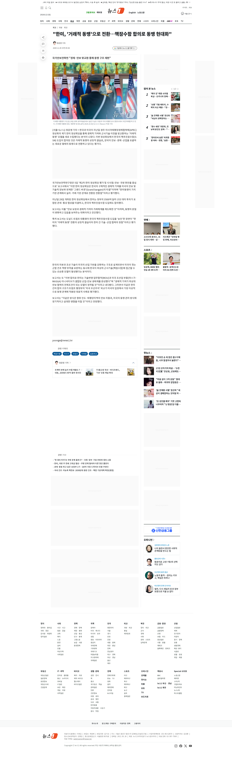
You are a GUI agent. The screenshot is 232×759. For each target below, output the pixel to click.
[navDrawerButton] (42, 8)
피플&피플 (94, 654)
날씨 (58, 646)
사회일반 (60, 654)
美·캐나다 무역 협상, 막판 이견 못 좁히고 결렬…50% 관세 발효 (159, 2)
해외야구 (127, 678)
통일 (125, 631)
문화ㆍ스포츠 (145, 640)
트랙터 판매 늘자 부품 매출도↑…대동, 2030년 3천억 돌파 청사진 (68, 371)
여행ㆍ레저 (95, 696)
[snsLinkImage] (175, 746)
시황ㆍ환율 (161, 643)
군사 (142, 631)
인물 (58, 648)
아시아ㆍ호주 (95, 634)
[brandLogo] (116, 10)
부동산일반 (44, 675)
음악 (108, 684)
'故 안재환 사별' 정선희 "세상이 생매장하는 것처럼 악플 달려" (160, 118)
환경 (58, 643)
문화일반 (94, 687)
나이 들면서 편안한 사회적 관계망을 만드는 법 (165, 549)
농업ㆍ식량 (78, 643)
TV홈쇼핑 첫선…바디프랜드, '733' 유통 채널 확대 (108, 371)
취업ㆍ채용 (178, 657)
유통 (175, 643)
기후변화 (94, 648)
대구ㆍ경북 (111, 654)
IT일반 (59, 684)
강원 (108, 640)
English (132, 12)
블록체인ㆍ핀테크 (163, 648)
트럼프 (75, 354)
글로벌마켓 (161, 678)
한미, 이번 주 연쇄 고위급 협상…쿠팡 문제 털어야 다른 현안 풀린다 (81, 463)
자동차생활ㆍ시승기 (98, 708)
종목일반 (127, 696)
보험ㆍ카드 (161, 637)
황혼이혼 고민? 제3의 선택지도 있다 (166, 563)
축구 (125, 681)
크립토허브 (90, 12)
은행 (158, 634)
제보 (190, 8)
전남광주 (110, 651)
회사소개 (95, 723)
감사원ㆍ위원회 (46, 634)
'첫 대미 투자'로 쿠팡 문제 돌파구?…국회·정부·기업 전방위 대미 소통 (82, 460)
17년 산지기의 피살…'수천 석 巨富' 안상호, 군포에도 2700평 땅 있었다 (168, 371)
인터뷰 (109, 690)
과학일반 (60, 693)
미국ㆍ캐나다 (95, 631)
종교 (92, 681)
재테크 (159, 646)
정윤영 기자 (61, 43)
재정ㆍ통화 (78, 631)
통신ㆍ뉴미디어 (62, 678)
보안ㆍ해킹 (61, 687)
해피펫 (99, 12)
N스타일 (110, 693)
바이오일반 (78, 684)
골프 (125, 693)
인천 (108, 637)
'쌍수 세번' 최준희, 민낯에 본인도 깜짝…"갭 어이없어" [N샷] (160, 129)
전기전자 (177, 634)
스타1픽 (177, 681)
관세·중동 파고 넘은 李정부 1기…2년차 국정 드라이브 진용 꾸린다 (81, 467)
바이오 (76, 671)
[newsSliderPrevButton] (172, 89)
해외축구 (127, 684)
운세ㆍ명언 (95, 699)
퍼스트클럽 (178, 693)
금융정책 (160, 631)
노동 (58, 640)
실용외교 (93, 354)
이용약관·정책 (125, 723)
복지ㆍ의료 (78, 675)
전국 (109, 623)
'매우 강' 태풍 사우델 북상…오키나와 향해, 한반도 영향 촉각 (159, 96)
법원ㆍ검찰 (61, 631)
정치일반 (44, 637)
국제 (92, 623)
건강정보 (94, 693)
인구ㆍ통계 (78, 637)
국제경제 (94, 646)
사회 (59, 623)
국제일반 (94, 660)
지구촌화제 (94, 657)
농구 (125, 690)
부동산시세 (44, 684)
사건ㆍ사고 (61, 628)
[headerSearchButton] (50, 8)
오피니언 (148, 539)
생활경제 (177, 646)
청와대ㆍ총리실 (46, 628)
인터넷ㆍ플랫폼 (62, 675)
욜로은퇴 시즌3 (159, 559)
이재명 (84, 354)
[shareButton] (43, 37)
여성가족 (60, 651)
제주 (108, 663)
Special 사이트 (180, 671)
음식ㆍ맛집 (95, 711)
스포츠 (147, 250)
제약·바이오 (78, 678)
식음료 (176, 651)
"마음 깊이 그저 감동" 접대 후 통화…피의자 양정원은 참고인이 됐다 (168, 382)
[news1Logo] (50, 736)
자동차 (176, 637)
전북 (108, 648)
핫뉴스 (147, 352)
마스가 (66, 354)
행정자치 (110, 628)
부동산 (43, 671)
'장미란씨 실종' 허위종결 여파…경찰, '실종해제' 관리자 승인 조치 (160, 140)
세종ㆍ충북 (111, 643)
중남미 (93, 643)
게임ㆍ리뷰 (61, 690)
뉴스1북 (177, 690)
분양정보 (44, 681)
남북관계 (144, 643)
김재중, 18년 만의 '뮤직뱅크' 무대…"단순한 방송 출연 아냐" (110, 2)
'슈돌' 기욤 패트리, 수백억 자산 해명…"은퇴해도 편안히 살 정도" (160, 107)
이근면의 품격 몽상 (161, 572)
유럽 (92, 637)
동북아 (93, 628)
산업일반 (177, 628)
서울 (108, 631)
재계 (175, 631)
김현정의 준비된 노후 (161, 545)
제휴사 (160, 671)
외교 (54, 27)
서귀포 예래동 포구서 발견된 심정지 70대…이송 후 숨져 (64, 2)
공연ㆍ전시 (95, 675)
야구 (125, 675)
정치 (42, 623)
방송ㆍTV (110, 678)
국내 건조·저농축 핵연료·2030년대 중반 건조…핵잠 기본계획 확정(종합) (84, 470)
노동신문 (141, 12)
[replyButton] (43, 44)
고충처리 (137, 723)
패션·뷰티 (177, 648)
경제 (76, 623)
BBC (159, 675)
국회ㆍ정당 (45, 631)
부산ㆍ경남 (111, 657)
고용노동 (77, 640)
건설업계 (44, 687)
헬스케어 (77, 681)
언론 (92, 690)
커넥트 (184, 8)
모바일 (59, 681)
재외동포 (127, 634)
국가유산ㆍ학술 (96, 684)
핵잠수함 (57, 354)
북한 (142, 623)
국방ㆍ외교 (128, 628)
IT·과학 (60, 671)
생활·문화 (95, 671)
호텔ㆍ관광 (178, 654)
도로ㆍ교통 (95, 702)
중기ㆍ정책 (178, 640)
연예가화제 (111, 675)
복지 (58, 637)
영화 (108, 681)
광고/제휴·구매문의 (109, 723)
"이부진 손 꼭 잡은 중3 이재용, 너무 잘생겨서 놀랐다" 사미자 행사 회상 (168, 360)
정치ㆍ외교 (145, 628)
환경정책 (77, 646)
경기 (108, 634)
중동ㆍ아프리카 (96, 640)
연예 (146, 219)
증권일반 (160, 640)
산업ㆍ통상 (78, 634)
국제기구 (94, 651)
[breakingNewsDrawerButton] (46, 8)
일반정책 (44, 678)
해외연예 (110, 687)
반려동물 (94, 705)
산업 (176, 623)
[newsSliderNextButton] (178, 89)
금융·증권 (161, 623)
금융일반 (160, 628)
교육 (58, 634)
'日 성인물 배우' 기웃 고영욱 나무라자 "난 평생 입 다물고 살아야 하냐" (168, 404)
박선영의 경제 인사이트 (162, 586)
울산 (108, 660)
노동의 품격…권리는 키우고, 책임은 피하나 (165, 576)
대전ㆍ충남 (111, 646)
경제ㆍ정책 (78, 628)
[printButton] (43, 57)
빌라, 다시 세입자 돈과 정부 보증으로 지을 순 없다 (166, 590)
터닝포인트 (178, 687)
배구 (125, 687)
